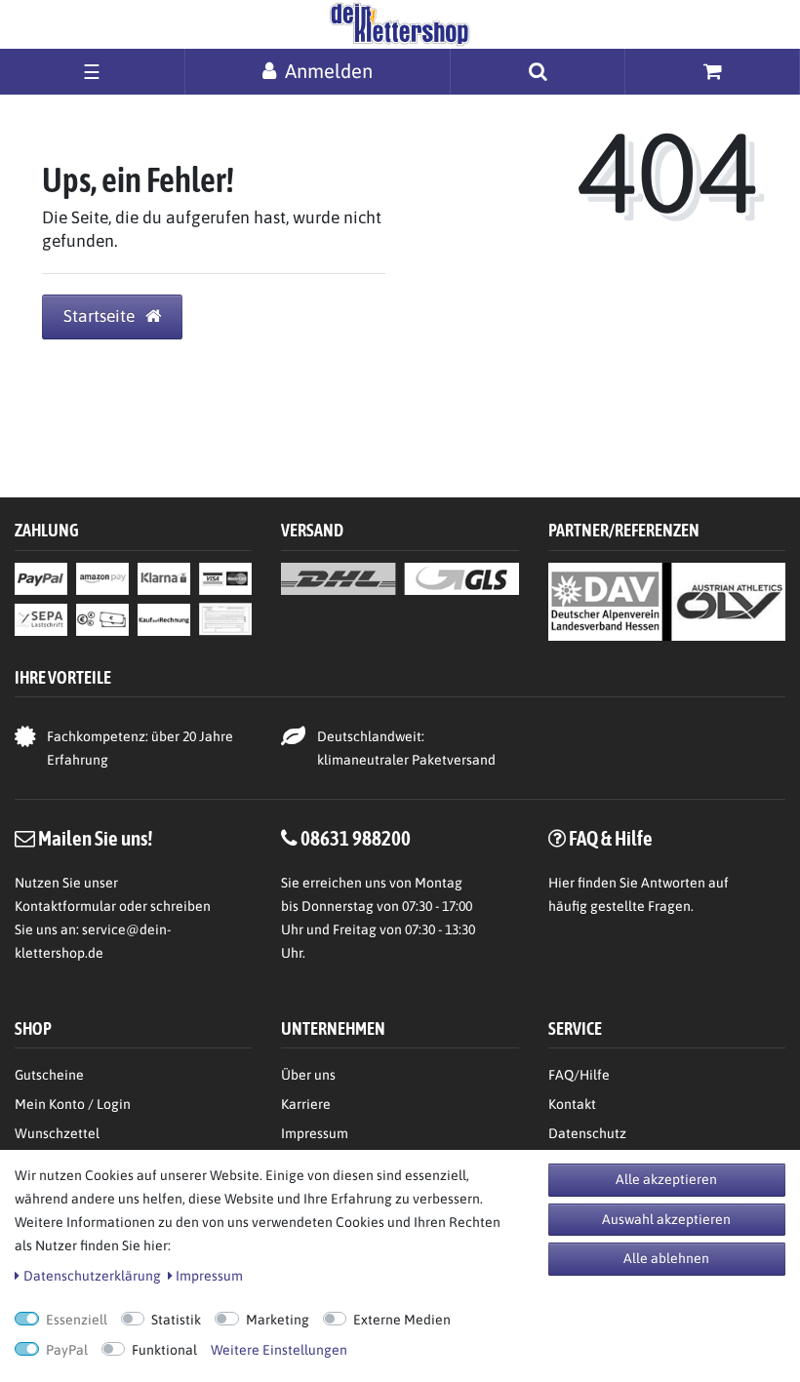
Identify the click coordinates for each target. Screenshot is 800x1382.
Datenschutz (587, 1133)
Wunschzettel (57, 1133)
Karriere (306, 1104)
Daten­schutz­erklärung (92, 1275)
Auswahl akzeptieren (666, 1219)
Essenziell (76, 1319)
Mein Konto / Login (73, 1104)
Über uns (308, 1075)
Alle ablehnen (666, 1258)
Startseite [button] (101, 316)
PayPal (67, 1350)
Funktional (164, 1350)
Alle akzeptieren (666, 1179)
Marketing (277, 1319)
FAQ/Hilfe (579, 1075)
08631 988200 (355, 837)
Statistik (176, 1319)
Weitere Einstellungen (279, 1350)
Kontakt (572, 1104)
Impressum (314, 1133)
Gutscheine (49, 1075)
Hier (561, 882)
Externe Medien (402, 1319)
